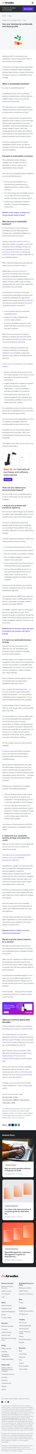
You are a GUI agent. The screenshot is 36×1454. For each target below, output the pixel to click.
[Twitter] (5, 1402)
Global (13, 1103)
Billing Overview (6, 1348)
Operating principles (25, 1325)
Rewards (21, 1342)
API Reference (23, 1314)
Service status (23, 1369)
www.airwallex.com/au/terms (10, 1418)
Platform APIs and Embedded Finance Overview (7, 1369)
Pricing (21, 1302)
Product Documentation (26, 1311)
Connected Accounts (8, 1374)
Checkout (4, 1329)
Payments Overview (8, 1326)
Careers (21, 1336)
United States (6, 1103)
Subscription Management (6, 1355)
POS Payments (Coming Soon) (9, 1339)
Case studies (23, 1354)
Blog (10, 16)
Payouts (4, 1386)
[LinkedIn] (8, 1402)
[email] (19, 1125)
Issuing (4, 1389)
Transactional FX (6, 1383)
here (15, 1412)
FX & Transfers (6, 1294)
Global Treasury (23, 1291)
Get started (28, 9)
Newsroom (22, 1357)
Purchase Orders (7, 1317)
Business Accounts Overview (7, 1287)
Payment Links (6, 1335)
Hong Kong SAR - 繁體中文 (10, 1100)
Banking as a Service (25, 1288)
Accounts (4, 1377)
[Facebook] (2, 1402)
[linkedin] (16, 1125)
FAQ (20, 1360)
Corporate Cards (7, 1308)
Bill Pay (4, 1315)
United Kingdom (24, 1100)
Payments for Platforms (26, 1294)
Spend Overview (7, 1305)
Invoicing (4, 1351)
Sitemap (26, 1399)
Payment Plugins (6, 1332)
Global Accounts (6, 1291)
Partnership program (25, 1339)
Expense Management (8, 1311)
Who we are (22, 1322)
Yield (3, 1297)
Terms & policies (24, 1329)
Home (4, 16)
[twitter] (13, 1125)
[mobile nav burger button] (32, 2)
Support (21, 1363)
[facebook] (9, 1125)
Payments (4, 1380)
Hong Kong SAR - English (10, 1097)
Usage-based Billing (7, 1359)
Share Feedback (24, 1366)
